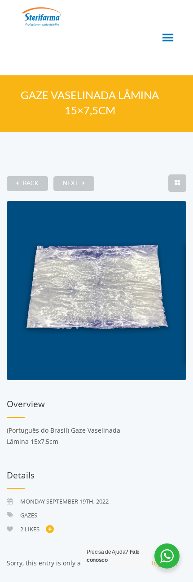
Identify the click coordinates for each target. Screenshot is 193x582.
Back (31, 184)
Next (70, 184)
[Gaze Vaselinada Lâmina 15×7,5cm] (96, 290)
